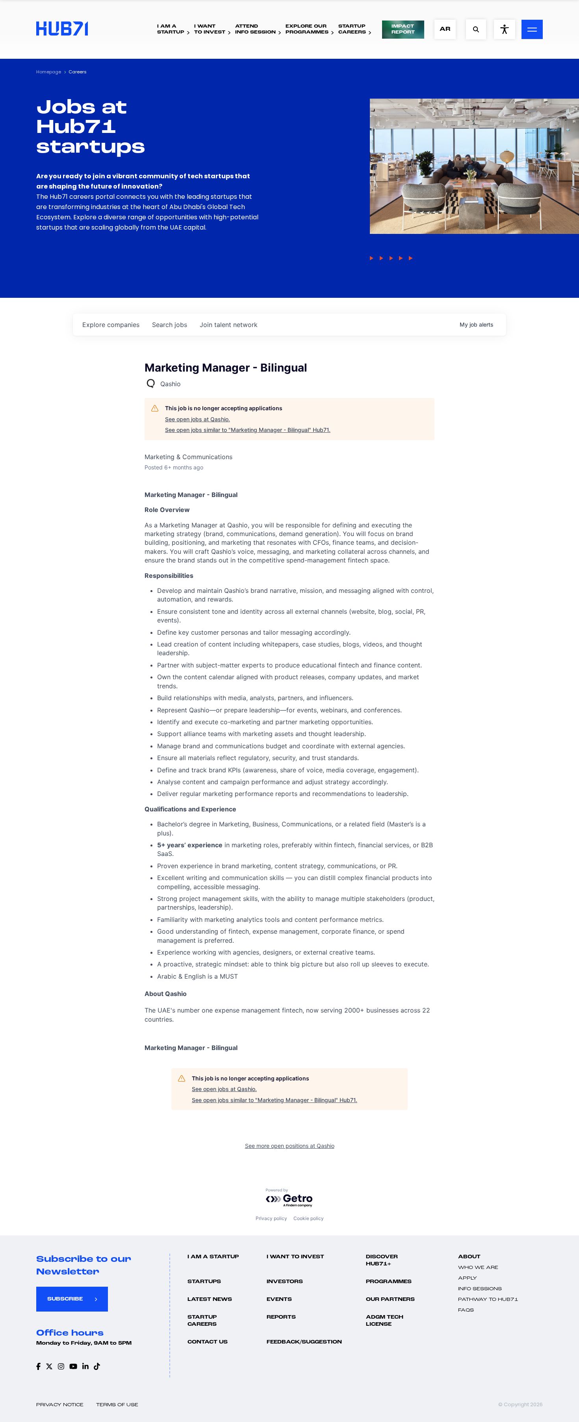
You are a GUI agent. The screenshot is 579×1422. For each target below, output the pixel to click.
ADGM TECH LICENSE (384, 1321)
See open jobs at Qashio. (197, 419)
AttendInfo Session (255, 29)
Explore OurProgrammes (307, 29)
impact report (403, 29)
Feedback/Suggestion (304, 1342)
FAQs (466, 1310)
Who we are (478, 1267)
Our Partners (390, 1299)
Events (279, 1299)
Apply (467, 1278)
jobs (169, 325)
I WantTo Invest (209, 29)
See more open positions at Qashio (289, 1145)
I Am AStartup (170, 29)
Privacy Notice (60, 1405)
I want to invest (295, 1256)
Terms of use (117, 1405)
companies (110, 325)
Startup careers (202, 1321)
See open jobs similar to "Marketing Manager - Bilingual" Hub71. (247, 429)
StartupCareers (352, 29)
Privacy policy (271, 1218)
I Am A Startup (213, 1256)
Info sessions (480, 1289)
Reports (281, 1317)
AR (445, 29)
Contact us (207, 1342)
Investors (285, 1281)
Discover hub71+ (382, 1260)
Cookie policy (308, 1218)
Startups (204, 1281)
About (469, 1256)
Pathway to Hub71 (488, 1299)
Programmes (389, 1281)
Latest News (209, 1299)
